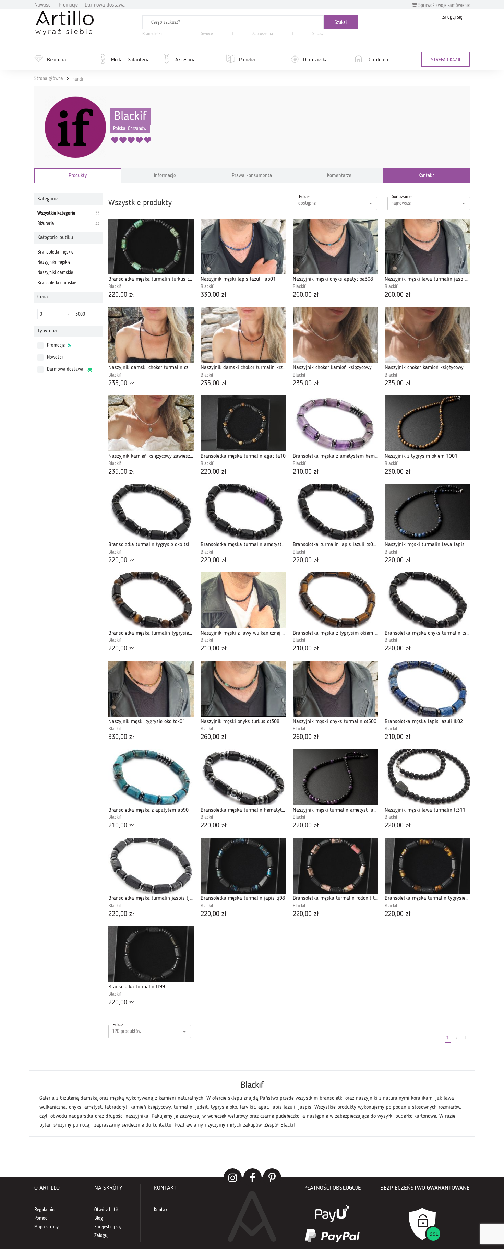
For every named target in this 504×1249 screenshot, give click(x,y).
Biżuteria (56, 60)
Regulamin (44, 1209)
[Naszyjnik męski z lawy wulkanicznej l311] (243, 600)
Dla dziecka (315, 60)
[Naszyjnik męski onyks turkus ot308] (243, 689)
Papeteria (249, 60)
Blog (98, 1218)
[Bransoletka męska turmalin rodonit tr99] (335, 866)
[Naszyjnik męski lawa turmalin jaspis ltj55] (427, 246)
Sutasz (318, 34)
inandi (77, 79)
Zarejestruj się (107, 1227)
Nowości (43, 5)
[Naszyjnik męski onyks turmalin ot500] (335, 689)
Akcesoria (185, 60)
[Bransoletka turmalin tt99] (151, 954)
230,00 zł (398, 472)
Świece (207, 34)
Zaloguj (101, 1235)
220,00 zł (121, 295)
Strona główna (48, 78)
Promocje (68, 5)
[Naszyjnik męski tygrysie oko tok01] (151, 689)
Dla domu (377, 60)
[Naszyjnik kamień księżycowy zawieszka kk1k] (151, 423)
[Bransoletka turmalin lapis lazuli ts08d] (335, 512)
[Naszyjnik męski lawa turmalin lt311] (427, 777)
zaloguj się (452, 17)
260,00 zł (306, 295)
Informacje (165, 175)
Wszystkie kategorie (68, 213)
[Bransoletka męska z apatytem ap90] (151, 777)
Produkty (78, 175)
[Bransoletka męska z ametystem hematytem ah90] (335, 423)
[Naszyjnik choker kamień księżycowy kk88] (335, 335)
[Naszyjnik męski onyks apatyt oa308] (335, 246)
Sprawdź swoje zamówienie (443, 5)
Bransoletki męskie (55, 252)
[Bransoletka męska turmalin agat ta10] (243, 423)
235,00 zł (121, 383)
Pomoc (40, 1218)
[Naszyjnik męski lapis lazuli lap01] (243, 246)
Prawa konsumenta (252, 175)
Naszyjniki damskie (55, 272)
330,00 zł (214, 295)
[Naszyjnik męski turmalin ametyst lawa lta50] (335, 777)
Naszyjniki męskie (53, 262)
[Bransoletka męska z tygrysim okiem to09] (335, 600)
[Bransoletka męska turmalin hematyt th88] (243, 777)
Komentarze (339, 175)
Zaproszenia (262, 34)
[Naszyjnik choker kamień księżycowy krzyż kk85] (427, 335)
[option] (252, 1103)
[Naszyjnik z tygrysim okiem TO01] (427, 423)
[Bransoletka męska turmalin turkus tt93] (151, 246)
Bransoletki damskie (56, 283)
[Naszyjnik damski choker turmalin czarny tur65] (151, 335)
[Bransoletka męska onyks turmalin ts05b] (427, 600)
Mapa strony (46, 1227)
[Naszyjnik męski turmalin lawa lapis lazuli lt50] (427, 512)
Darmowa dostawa (105, 5)
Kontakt (426, 175)
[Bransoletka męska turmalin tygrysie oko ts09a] (151, 600)
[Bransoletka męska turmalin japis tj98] (243, 866)
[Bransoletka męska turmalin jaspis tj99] (151, 866)
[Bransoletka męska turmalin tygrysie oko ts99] (427, 866)
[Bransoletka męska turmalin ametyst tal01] (243, 512)
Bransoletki (152, 34)
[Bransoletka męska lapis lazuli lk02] (427, 689)
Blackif (130, 117)
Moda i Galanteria (130, 60)
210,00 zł (306, 472)
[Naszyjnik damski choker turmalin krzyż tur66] (243, 335)
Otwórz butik (106, 1209)
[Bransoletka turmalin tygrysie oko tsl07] (151, 512)
